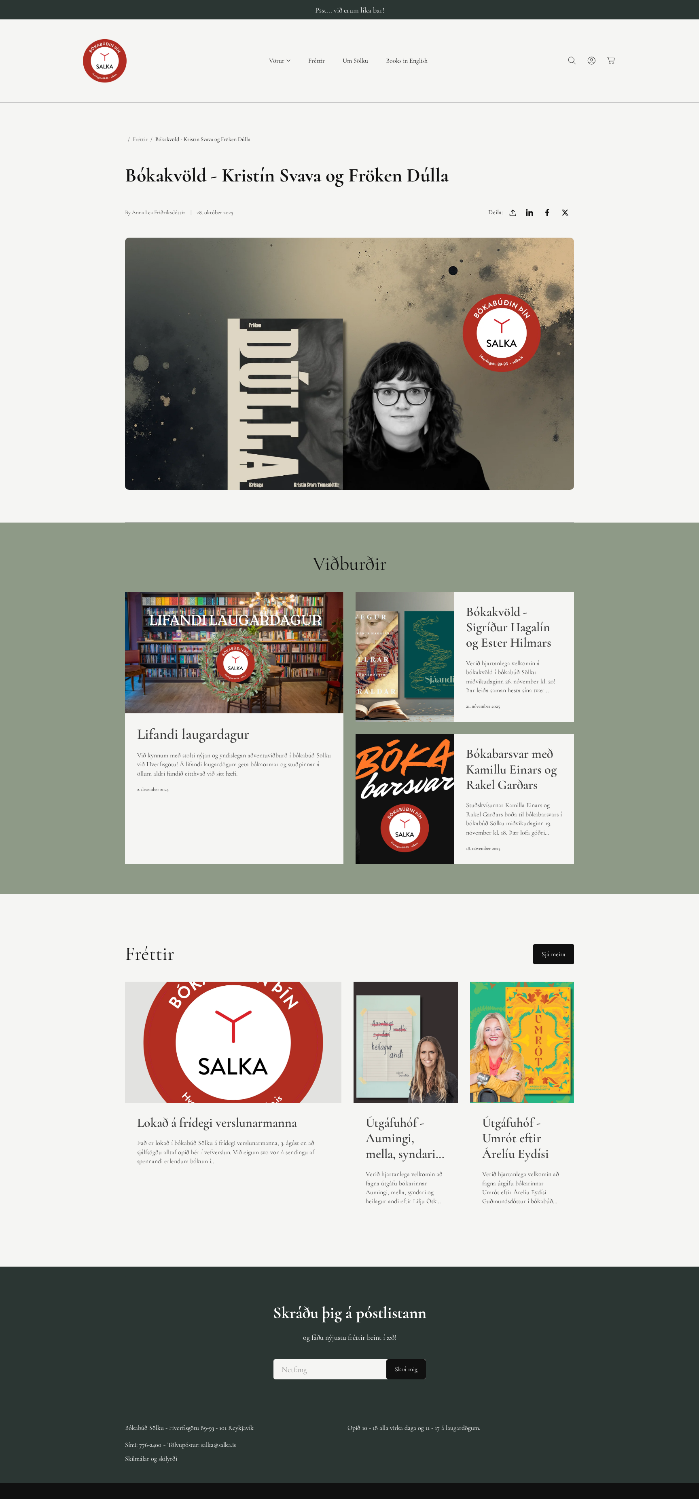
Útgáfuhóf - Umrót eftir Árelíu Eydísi (515, 1138)
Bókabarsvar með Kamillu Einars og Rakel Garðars (511, 769)
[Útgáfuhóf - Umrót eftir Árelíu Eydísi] (522, 1042)
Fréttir (140, 139)
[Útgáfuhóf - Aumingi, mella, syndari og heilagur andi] (406, 1042)
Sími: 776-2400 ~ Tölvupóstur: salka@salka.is (180, 1445)
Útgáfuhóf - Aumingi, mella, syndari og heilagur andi (401, 1138)
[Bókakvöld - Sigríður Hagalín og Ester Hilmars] (405, 657)
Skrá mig (406, 1369)
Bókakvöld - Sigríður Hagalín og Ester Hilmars (508, 627)
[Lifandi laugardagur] (234, 652)
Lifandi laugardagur (193, 734)
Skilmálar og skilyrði (151, 1459)
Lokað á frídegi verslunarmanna (217, 1122)
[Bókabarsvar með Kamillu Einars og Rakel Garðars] (405, 799)
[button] (279, 61)
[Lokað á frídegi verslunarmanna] (233, 1042)
